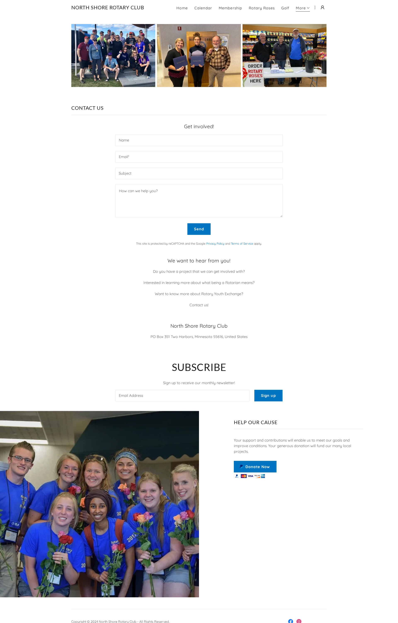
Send (199, 229)
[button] (303, 9)
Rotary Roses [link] (262, 8)
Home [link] (182, 8)
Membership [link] (230, 8)
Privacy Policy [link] (215, 243)
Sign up (268, 395)
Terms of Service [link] (242, 243)
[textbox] (198, 140)
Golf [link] (285, 8)
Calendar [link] (203, 8)
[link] (107, 8)
